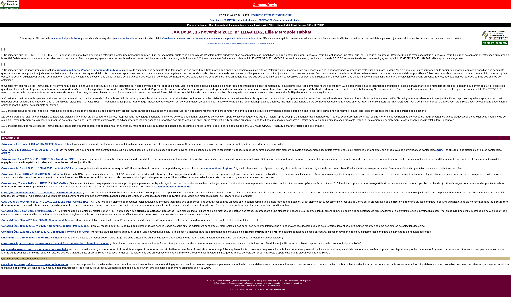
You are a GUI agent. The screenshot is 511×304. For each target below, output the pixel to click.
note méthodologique (219, 168)
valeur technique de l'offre (66, 38)
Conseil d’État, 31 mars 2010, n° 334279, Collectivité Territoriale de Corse (45, 231)
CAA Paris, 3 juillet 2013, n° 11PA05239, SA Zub (30, 149)
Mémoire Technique (197, 25)
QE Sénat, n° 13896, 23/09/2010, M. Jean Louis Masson (34, 264)
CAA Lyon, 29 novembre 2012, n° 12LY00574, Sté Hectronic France (41, 192)
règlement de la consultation (173, 186)
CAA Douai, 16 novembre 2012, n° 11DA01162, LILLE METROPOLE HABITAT (47, 201)
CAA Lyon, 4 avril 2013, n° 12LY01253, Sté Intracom (32, 174)
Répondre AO (253, 25)
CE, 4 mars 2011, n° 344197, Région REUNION (29, 237)
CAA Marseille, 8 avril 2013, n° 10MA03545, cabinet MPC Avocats (40, 168)
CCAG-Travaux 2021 (301, 25)
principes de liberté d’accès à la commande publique (88, 70)
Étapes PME (283, 25)
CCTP (5, 153)
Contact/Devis (265, 5)
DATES (270, 25)
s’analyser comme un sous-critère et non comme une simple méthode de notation (208, 38)
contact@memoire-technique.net (272, 14)
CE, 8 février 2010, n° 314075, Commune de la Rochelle (34, 249)
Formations (215, 20)
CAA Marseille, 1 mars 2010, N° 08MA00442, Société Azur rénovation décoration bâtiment (55, 243)
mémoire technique (126, 38)
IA (264, 25)
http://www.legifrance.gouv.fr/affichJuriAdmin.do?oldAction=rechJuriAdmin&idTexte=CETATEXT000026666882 (241, 43)
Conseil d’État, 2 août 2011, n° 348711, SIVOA (28, 210)
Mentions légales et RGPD (276, 289)
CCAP (440, 149)
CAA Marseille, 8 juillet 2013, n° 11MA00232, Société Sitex (36, 144)
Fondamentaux (236, 25)
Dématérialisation (218, 25)
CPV (316, 25)
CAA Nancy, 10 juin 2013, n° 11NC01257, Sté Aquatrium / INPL (38, 159)
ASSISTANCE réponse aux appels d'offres (280, 20)
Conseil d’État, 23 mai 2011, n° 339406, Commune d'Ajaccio (37, 220)
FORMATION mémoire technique (240, 20)
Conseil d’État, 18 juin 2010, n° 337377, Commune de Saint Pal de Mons (44, 226)
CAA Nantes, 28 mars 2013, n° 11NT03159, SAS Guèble (34, 183)
